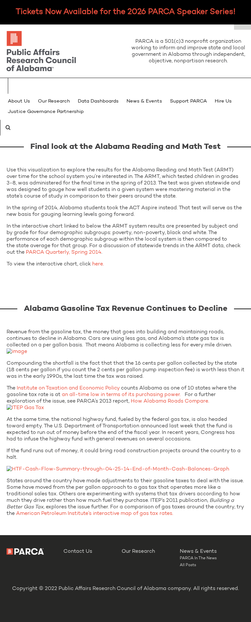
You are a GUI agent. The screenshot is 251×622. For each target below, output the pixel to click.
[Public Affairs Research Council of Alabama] (63, 52)
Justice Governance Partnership (46, 111)
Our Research (54, 101)
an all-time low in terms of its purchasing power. (121, 394)
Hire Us (223, 101)
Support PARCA (188, 101)
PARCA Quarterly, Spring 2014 (63, 252)
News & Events (144, 101)
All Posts (188, 565)
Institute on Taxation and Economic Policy (68, 388)
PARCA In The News (198, 558)
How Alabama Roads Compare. (170, 401)
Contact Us (77, 551)
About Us (19, 101)
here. (98, 264)
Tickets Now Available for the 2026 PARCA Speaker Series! (125, 12)
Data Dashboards (98, 101)
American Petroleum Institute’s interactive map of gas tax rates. (94, 513)
